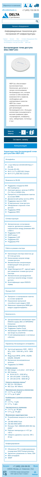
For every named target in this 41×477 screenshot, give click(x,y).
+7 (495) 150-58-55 (21, 466)
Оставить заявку (20, 139)
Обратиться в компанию (12, 5)
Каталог (6, 466)
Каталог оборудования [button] (20, 26)
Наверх (35, 474)
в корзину (32, 132)
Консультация (20, 146)
